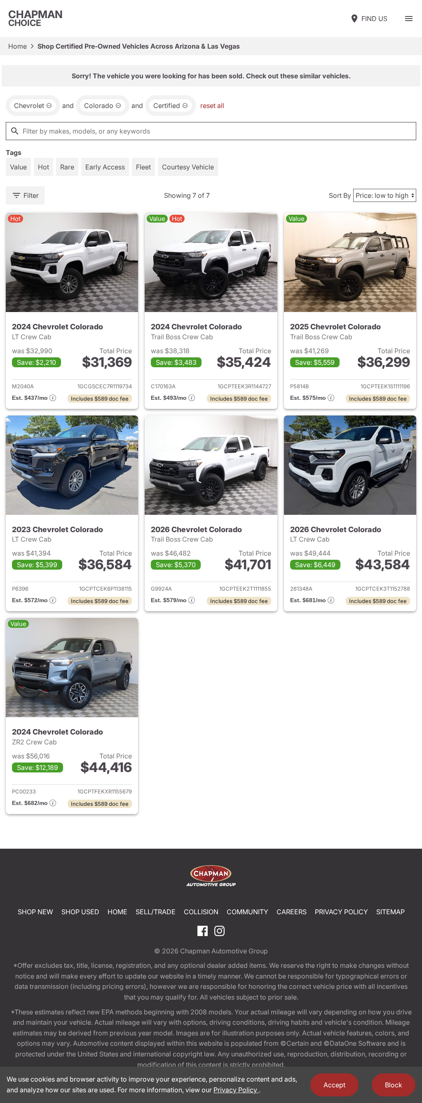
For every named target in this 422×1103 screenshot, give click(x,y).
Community (247, 912)
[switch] (409, 18)
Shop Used (80, 912)
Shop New (35, 912)
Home (17, 46)
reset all (212, 105)
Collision (201, 912)
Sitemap (390, 912)
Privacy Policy (341, 912)
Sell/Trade (156, 912)
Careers (292, 912)
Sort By (340, 195)
